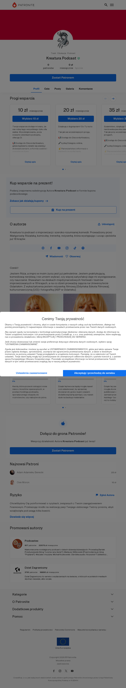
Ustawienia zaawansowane (31, 373)
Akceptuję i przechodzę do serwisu (94, 373)
